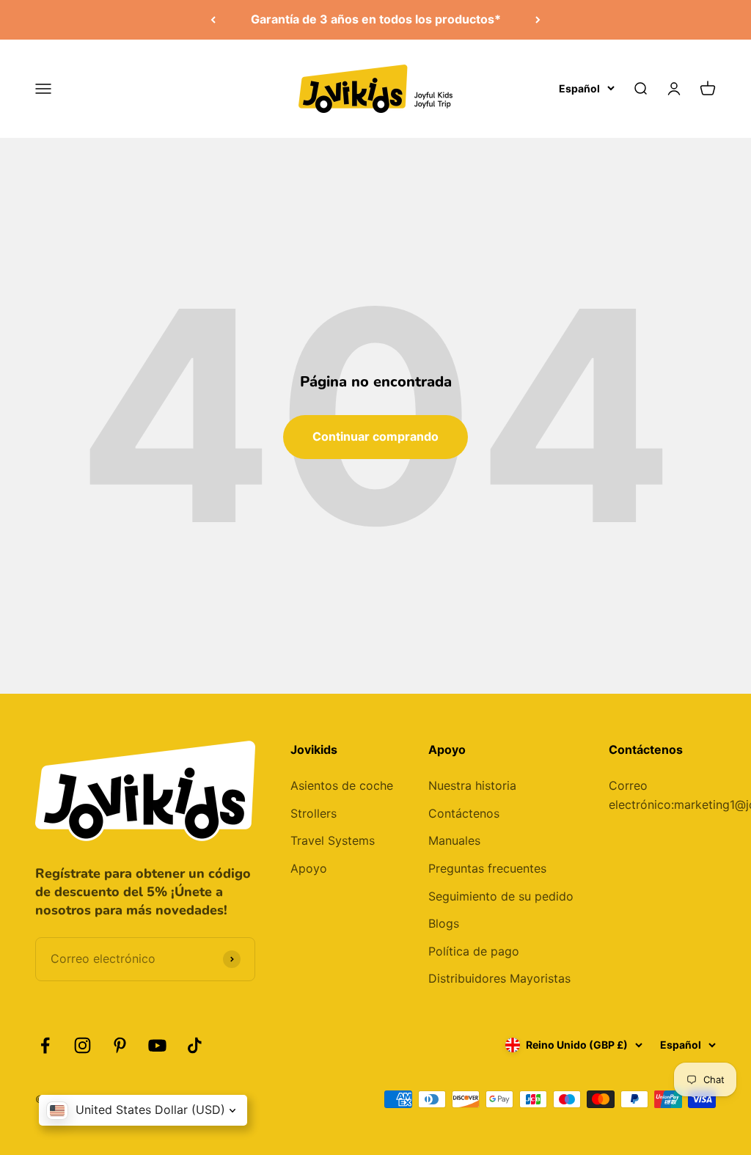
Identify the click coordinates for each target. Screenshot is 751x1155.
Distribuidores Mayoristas (499, 978)
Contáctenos (463, 813)
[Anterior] (213, 19)
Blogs (443, 923)
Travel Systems (332, 840)
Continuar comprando (375, 436)
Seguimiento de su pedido (501, 896)
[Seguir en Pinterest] (120, 1045)
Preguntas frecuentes (487, 868)
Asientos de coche (341, 785)
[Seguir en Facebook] (45, 1045)
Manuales (454, 840)
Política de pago (473, 951)
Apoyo (308, 868)
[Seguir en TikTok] (195, 1045)
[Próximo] (538, 19)
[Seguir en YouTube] (157, 1045)
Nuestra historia (472, 785)
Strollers (313, 813)
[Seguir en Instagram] (82, 1045)
